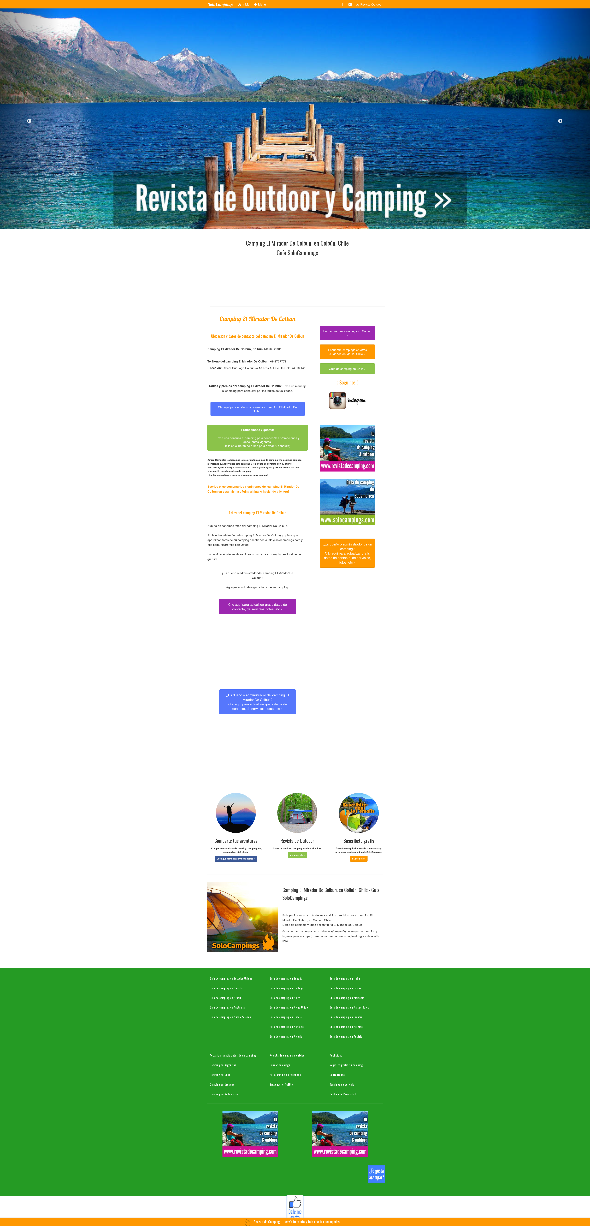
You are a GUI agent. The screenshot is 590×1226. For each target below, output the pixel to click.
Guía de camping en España (286, 978)
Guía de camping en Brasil (225, 997)
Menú (261, 4)
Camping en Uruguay (222, 1084)
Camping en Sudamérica (224, 1094)
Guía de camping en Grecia (345, 988)
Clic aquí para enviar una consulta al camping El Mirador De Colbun (257, 409)
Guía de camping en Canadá (226, 988)
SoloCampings (220, 4)
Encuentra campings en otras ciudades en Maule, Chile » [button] (347, 352)
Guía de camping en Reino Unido (289, 1007)
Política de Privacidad (343, 1094)
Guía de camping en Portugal (287, 988)
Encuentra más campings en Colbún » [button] (347, 333)
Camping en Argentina (223, 1065)
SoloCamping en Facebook (285, 1074)
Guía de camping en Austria (346, 1036)
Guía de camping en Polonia (286, 1036)
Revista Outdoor (371, 4)
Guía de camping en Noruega (287, 1026)
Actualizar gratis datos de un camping (233, 1055)
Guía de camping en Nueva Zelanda (230, 1017)
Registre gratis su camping (346, 1065)
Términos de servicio (342, 1084)
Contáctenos (337, 1074)
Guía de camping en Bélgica (346, 1026)
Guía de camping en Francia (346, 1017)
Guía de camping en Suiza (285, 997)
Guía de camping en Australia (227, 1007)
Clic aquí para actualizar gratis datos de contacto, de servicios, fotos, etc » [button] (257, 606)
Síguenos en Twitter (282, 1084)
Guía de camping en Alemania (347, 997)
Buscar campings (280, 1065)
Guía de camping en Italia (345, 978)
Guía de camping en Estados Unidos (231, 978)
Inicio (246, 4)
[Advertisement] (297, 280)
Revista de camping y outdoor (288, 1055)
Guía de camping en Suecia (286, 1017)
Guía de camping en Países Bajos (349, 1007)
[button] (236, 859)
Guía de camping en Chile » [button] (347, 368)
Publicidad (336, 1055)
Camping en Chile (220, 1074)
